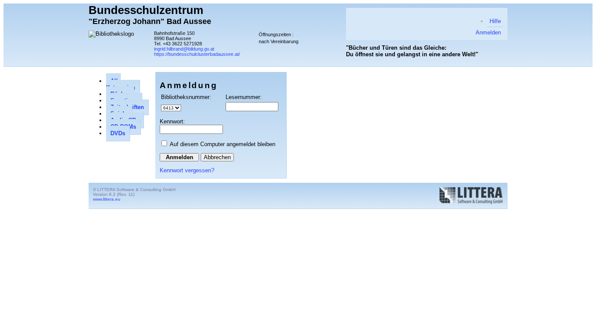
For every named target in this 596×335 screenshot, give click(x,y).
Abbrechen (217, 157)
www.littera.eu (106, 199)
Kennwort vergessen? (187, 170)
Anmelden (488, 32)
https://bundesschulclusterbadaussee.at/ (197, 54)
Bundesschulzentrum (146, 10)
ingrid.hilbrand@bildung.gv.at (184, 48)
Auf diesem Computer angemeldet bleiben (222, 144)
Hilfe (495, 21)
